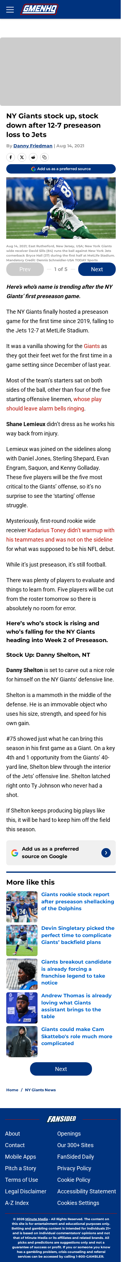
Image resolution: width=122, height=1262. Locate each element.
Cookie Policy (73, 1179)
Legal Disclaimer (25, 1191)
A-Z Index (17, 1203)
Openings (69, 1133)
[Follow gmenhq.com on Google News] (106, 852)
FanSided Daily (75, 1156)
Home (12, 1090)
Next (97, 269)
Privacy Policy (74, 1168)
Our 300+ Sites (75, 1145)
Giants (92, 346)
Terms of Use (21, 1179)
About (12, 1133)
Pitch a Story (20, 1168)
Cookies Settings (78, 1203)
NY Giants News (40, 1090)
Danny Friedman (33, 146)
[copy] (44, 157)
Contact (15, 1145)
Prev (25, 269)
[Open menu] (10, 9)
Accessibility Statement (86, 1191)
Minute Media (36, 1219)
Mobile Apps (20, 1156)
